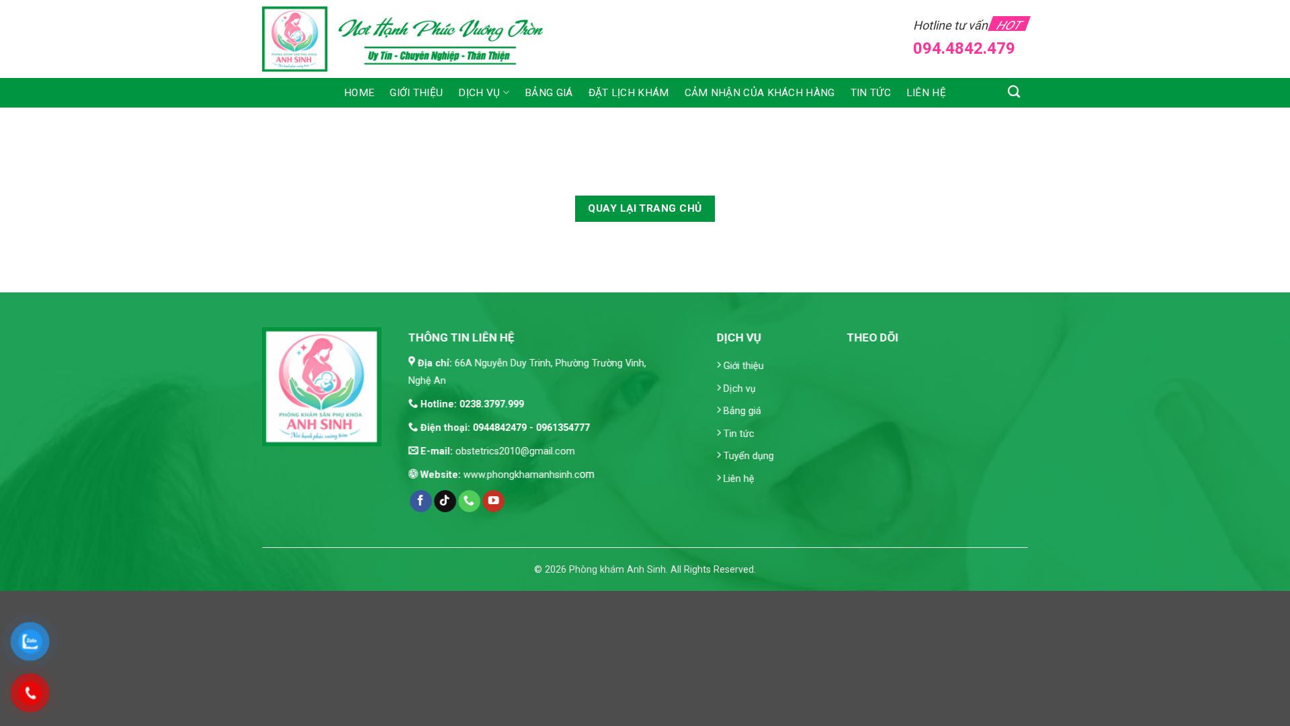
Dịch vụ (479, 93)
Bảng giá (548, 93)
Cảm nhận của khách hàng (760, 93)
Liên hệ (926, 93)
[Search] (1014, 91)
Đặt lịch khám (629, 93)
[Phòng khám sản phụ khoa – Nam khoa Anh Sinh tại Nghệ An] (411, 39)
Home (359, 93)
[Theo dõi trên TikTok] (445, 501)
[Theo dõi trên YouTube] (493, 501)
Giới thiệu (416, 93)
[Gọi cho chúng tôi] (469, 501)
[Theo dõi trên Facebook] (421, 501)
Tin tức (871, 93)
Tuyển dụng (749, 456)
